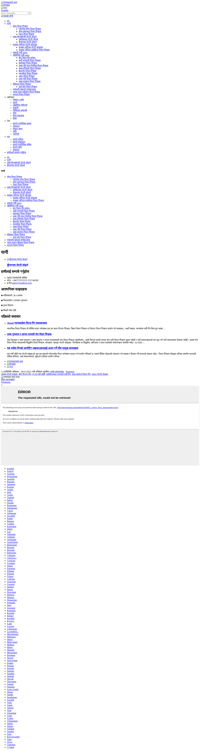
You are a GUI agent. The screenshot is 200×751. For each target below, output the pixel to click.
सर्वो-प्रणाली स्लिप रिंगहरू (30, 60)
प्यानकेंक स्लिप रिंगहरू (28, 73)
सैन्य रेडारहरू (18, 115)
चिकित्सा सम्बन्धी (20, 110)
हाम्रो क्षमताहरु (19, 142)
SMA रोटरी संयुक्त (100, 374)
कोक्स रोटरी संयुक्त (9, 374)
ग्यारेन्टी (16, 134)
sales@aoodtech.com (22, 283)
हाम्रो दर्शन (17, 147)
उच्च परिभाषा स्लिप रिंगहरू (30, 68)
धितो (15, 118)
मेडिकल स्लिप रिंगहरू (22, 84)
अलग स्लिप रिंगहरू (27, 76)
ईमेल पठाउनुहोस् (8, 379)
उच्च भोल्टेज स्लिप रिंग (81, 374)
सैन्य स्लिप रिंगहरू (20, 26)
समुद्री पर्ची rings (20, 52)
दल (8, 136)
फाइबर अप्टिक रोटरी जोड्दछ (25, 44)
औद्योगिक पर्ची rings (21, 55)
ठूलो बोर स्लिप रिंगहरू (28, 86)
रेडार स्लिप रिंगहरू (26, 34)
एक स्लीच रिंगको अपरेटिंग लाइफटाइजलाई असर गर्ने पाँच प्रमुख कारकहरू (42, 348)
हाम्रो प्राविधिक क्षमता (22, 123)
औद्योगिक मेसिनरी (20, 105)
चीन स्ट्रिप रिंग (25, 374)
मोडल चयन (17, 129)
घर (8, 21)
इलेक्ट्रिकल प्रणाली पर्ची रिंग (58, 374)
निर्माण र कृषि (18, 100)
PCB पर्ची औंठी (38, 374)
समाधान (16, 126)
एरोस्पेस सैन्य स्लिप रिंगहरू (30, 29)
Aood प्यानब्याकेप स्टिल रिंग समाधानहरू (27, 323)
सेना (14, 113)
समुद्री (15, 107)
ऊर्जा (15, 102)
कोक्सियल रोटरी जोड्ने (28, 39)
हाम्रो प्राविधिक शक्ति (22, 144)
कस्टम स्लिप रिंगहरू (21, 94)
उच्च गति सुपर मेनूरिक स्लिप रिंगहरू (33, 65)
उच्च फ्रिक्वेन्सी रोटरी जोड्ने (24, 36)
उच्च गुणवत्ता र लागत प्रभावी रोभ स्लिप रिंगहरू (29, 334)
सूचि (15, 131)
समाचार (16, 150)
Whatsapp (5, 382)
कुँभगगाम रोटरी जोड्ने (28, 42)
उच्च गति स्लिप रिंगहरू (28, 79)
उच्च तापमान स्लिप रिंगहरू (30, 81)
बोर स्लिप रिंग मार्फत (27, 58)
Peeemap (70, 371)
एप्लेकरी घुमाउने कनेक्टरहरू (24, 89)
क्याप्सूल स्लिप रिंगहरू (28, 63)
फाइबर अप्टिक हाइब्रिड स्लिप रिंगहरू (34, 50)
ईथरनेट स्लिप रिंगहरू (27, 71)
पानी (9, 23)
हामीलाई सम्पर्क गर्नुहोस (16, 152)
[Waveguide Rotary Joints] (17, 259)
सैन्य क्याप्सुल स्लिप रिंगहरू (30, 31)
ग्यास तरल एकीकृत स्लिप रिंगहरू (26, 92)
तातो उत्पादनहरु (57, 371)
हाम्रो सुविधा (18, 139)
